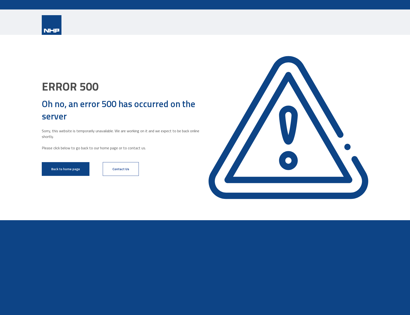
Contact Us (120, 168)
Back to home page (65, 168)
